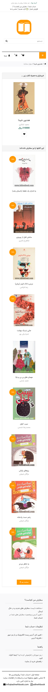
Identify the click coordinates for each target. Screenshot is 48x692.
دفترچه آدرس (36, 638)
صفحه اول (35, 674)
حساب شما (32, 6)
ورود (5, 55)
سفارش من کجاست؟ (20, 6)
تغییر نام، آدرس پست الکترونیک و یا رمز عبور (24, 634)
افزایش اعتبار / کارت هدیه (28, 9)
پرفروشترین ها (14, 674)
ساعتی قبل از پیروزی (24, 237)
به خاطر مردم (24, 564)
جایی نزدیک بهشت (24, 330)
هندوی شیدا (38, 63)
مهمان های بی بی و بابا (24, 377)
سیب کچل (24, 424)
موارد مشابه (28, 63)
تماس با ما (13, 9)
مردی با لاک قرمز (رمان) (24, 283)
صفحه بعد (25, 582)
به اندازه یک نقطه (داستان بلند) (24, 191)
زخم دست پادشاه (24, 517)
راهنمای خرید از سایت (33, 661)
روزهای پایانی (24, 470)
